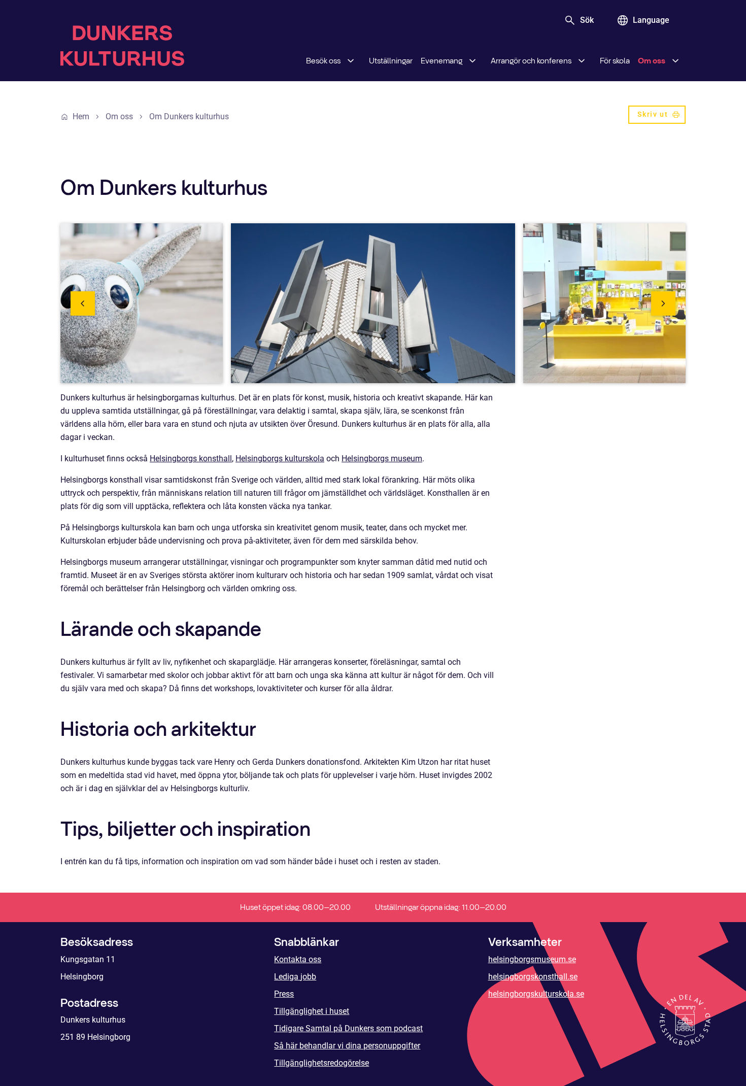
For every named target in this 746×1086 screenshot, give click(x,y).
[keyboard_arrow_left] (83, 303)
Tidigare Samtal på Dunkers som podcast (348, 1028)
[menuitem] (333, 61)
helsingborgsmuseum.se (532, 959)
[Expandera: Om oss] (675, 61)
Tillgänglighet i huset (311, 1011)
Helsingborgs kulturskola (279, 458)
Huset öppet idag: (295, 907)
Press (284, 994)
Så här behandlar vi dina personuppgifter (347, 1045)
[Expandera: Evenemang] (472, 61)
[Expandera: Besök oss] (351, 61)
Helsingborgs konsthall (191, 458)
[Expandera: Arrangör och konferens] (581, 61)
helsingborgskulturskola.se (536, 994)
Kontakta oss (297, 959)
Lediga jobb (295, 976)
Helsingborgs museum (382, 458)
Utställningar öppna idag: (440, 907)
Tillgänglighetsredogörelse (321, 1063)
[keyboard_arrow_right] (663, 303)
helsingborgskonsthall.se (533, 976)
